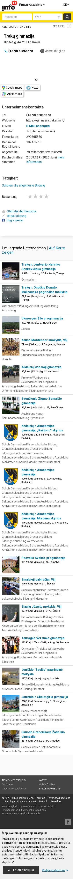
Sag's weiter (15, 220)
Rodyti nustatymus (53, 870)
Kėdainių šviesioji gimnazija (41, 367)
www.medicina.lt (29, 806)
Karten (43, 780)
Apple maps (14, 93)
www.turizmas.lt (11, 810)
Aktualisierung (16, 216)
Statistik (43, 801)
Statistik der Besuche (21, 211)
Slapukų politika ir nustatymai (20, 801)
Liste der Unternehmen (17, 27)
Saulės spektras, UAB (22, 798)
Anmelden (56, 801)
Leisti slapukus (23, 870)
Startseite (7, 784)
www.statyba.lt (10, 806)
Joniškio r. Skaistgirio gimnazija (44, 697)
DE (65, 4)
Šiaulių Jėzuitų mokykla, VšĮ (41, 606)
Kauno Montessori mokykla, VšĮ (44, 340)
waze (35, 87)
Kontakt (41, 798)
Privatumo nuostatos (59, 798)
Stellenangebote (49, 788)
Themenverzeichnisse (14, 788)
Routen (51, 784)
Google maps (14, 87)
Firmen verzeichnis (31, 4)
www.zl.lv (35, 813)
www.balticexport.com (35, 810)
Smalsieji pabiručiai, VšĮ (38, 579)
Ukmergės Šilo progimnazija (42, 318)
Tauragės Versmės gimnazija (42, 638)
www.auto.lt (47, 806)
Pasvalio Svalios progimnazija (43, 558)
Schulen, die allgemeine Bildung (23, 185)
